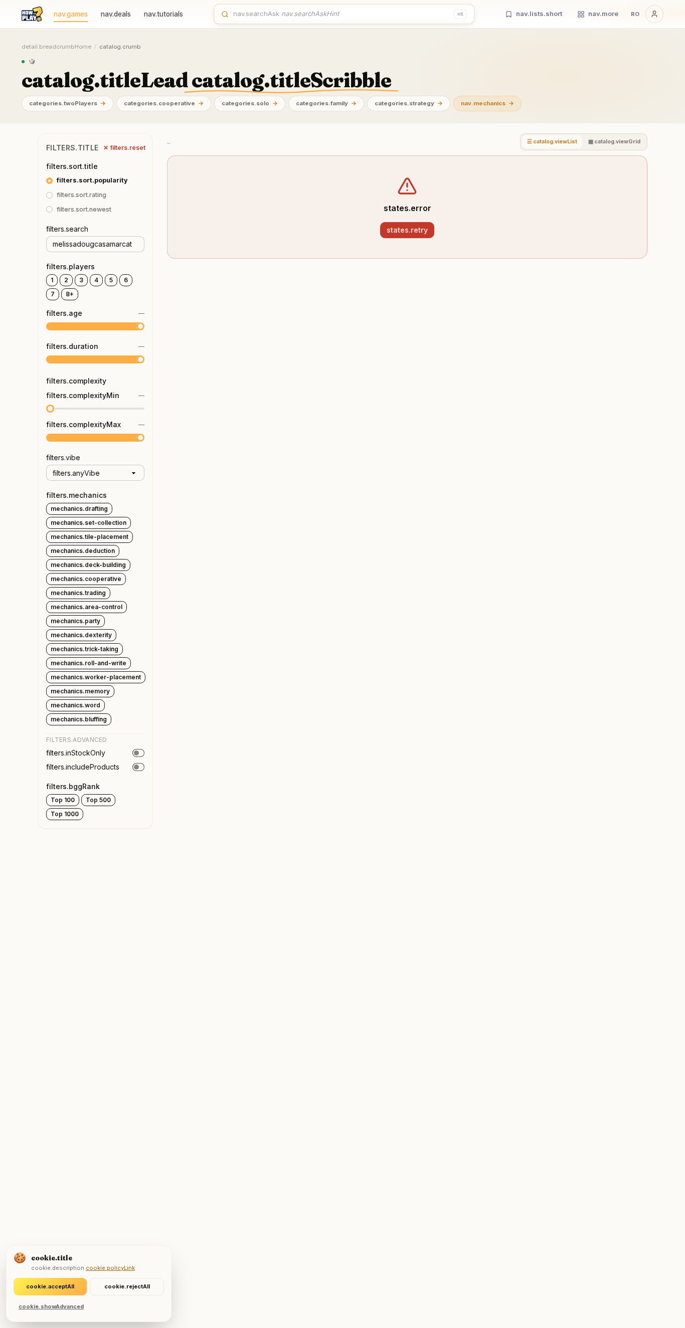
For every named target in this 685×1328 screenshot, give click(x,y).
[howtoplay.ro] (32, 14)
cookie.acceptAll (50, 1286)
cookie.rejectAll (127, 1286)
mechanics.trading (78, 593)
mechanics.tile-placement (89, 536)
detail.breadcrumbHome (56, 46)
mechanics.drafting (79, 508)
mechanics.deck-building (88, 564)
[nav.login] (654, 14)
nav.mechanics (487, 103)
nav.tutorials (163, 14)
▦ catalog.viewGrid (614, 141)
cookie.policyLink (110, 1267)
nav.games (71, 14)
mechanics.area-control (86, 607)
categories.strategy (409, 103)
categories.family (326, 103)
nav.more (603, 14)
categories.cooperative (164, 103)
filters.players (70, 266)
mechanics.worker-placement (96, 677)
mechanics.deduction (83, 550)
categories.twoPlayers (67, 103)
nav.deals (116, 14)
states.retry (407, 230)
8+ (70, 294)
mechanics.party (75, 621)
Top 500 (98, 800)
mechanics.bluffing (79, 719)
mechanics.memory (80, 691)
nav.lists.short (539, 14)
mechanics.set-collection (88, 522)
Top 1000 (65, 814)
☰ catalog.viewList (552, 141)
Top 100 (63, 800)
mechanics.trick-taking (84, 649)
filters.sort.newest (84, 209)
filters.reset (124, 147)
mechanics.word (75, 705)
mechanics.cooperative (86, 579)
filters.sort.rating (81, 195)
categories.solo (250, 103)
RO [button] (635, 14)
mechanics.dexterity (81, 635)
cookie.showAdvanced (51, 1306)
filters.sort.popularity (92, 180)
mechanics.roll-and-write (88, 663)
